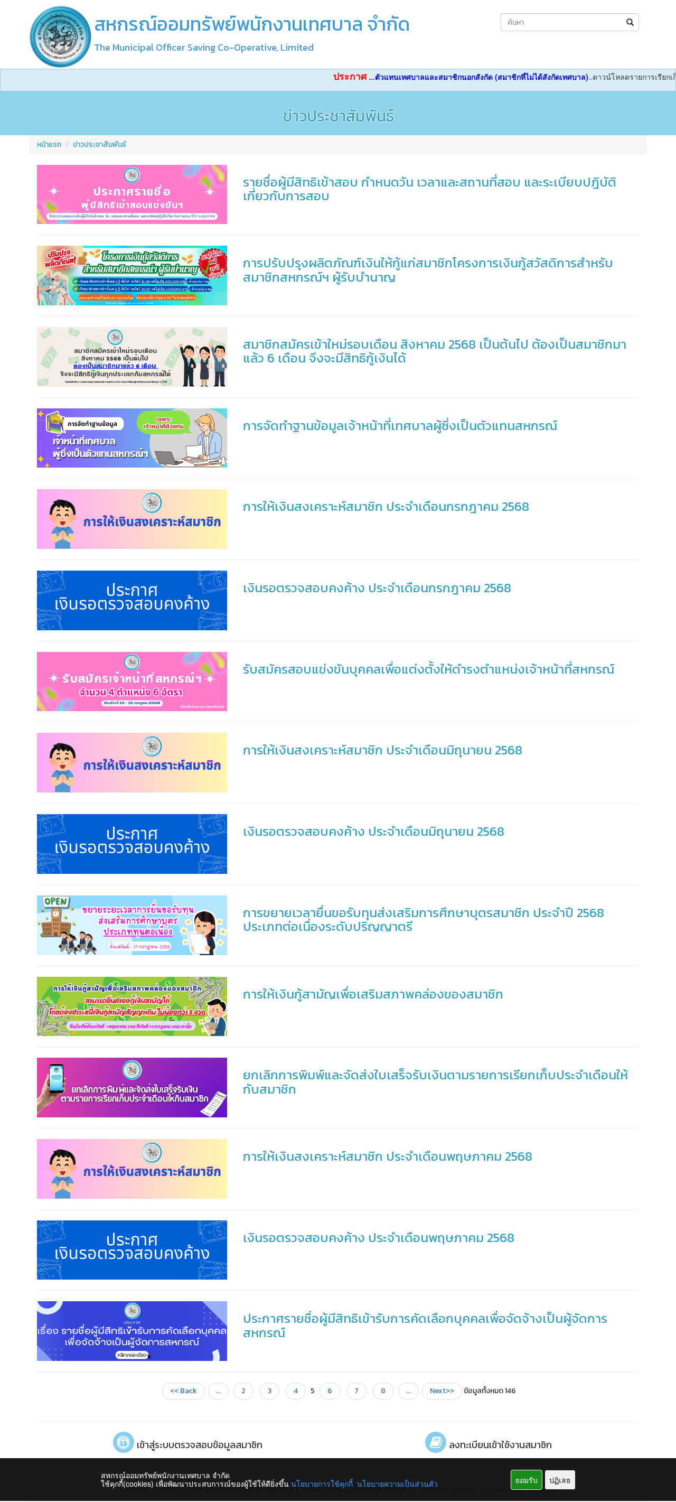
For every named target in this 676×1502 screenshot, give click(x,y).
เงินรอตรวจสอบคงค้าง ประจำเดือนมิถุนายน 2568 (373, 831)
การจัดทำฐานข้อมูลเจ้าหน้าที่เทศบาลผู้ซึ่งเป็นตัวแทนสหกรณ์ (400, 425)
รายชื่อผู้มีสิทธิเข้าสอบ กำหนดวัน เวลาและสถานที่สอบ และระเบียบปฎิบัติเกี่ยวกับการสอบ (429, 189)
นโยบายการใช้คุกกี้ (322, 1483)
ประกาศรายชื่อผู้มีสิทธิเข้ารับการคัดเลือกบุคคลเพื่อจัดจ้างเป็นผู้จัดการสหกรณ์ (425, 1325)
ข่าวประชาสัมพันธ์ (99, 144)
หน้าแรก (49, 144)
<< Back (183, 1390)
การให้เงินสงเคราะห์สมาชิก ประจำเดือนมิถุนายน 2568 (382, 750)
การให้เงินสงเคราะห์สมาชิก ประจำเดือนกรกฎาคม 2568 (386, 506)
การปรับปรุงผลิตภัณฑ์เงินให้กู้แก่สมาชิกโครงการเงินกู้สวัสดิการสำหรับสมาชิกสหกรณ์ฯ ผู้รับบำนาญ (428, 270)
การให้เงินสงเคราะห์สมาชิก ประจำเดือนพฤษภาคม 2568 (387, 1156)
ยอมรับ (526, 1480)
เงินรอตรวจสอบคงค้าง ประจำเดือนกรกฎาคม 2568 (377, 588)
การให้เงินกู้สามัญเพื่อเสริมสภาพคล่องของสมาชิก (373, 994)
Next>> (442, 1390)
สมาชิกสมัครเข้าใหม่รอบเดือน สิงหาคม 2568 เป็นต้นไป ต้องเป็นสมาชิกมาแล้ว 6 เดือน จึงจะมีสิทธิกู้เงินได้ (434, 351)
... (218, 1390)
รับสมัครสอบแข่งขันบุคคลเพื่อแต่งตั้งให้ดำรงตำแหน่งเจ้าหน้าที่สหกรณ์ (428, 669)
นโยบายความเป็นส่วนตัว (397, 1483)
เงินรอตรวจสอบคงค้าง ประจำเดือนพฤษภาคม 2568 (378, 1237)
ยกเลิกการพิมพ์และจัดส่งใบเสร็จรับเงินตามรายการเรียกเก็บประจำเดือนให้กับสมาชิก (435, 1082)
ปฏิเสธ (560, 1480)
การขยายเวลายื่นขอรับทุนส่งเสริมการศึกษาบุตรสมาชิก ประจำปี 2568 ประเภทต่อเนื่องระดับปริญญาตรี (423, 919)
